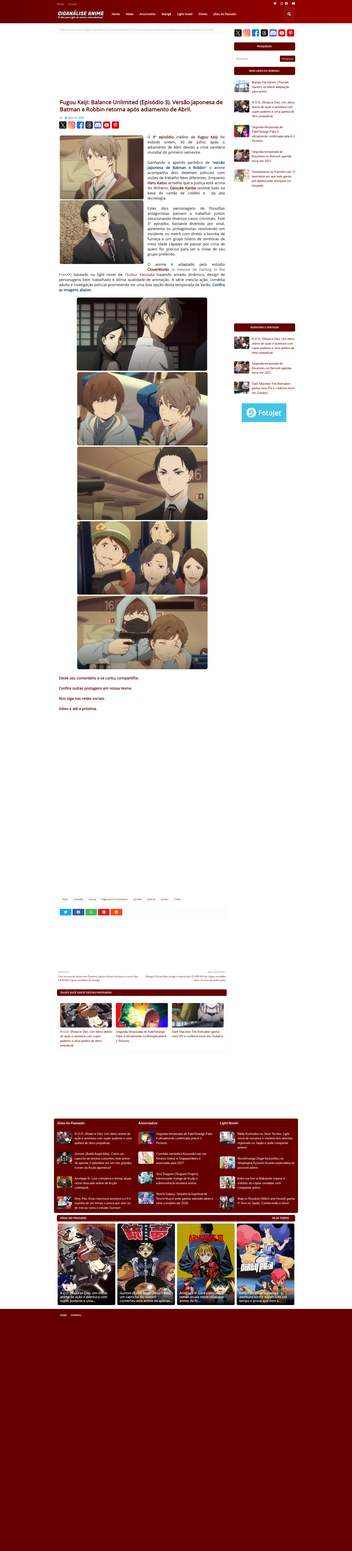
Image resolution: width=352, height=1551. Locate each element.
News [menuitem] (129, 14)
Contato (72, 4)
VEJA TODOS (280, 1218)
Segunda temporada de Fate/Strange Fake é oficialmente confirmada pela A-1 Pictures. (141, 1036)
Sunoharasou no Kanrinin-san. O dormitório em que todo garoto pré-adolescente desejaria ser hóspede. (273, 178)
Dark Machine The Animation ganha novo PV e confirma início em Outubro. (197, 1034)
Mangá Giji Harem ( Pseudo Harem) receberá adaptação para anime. (270, 86)
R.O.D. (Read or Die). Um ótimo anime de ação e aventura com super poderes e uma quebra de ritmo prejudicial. (86, 1038)
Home (60, 4)
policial (151, 899)
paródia (137, 899)
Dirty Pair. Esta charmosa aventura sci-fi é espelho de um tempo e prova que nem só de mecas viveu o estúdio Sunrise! (103, 1203)
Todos (177, 899)
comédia (78, 899)
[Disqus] (142, 839)
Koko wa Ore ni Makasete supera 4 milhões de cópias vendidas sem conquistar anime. (261, 1183)
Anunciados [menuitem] (148, 14)
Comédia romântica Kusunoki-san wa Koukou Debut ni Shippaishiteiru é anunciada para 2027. (181, 1158)
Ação (79, 29)
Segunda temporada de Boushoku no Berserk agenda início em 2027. (271, 156)
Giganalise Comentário (115, 899)
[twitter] (275, 3)
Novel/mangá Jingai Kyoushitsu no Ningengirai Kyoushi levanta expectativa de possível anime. (266, 1163)
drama (92, 899)
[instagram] (281, 3)
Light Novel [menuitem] (184, 14)
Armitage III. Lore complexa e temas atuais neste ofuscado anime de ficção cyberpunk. (103, 1183)
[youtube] (293, 3)
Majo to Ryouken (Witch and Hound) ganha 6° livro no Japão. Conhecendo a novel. (266, 1201)
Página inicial (67, 29)
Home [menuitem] (116, 14)
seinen (164, 899)
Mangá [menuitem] (166, 14)
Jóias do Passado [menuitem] (224, 14)
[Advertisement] (142, 67)
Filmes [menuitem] (203, 14)
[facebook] (286, 3)
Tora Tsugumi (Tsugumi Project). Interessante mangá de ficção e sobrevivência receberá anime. (177, 1178)
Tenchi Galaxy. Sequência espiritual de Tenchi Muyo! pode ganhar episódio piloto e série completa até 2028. (184, 1198)
